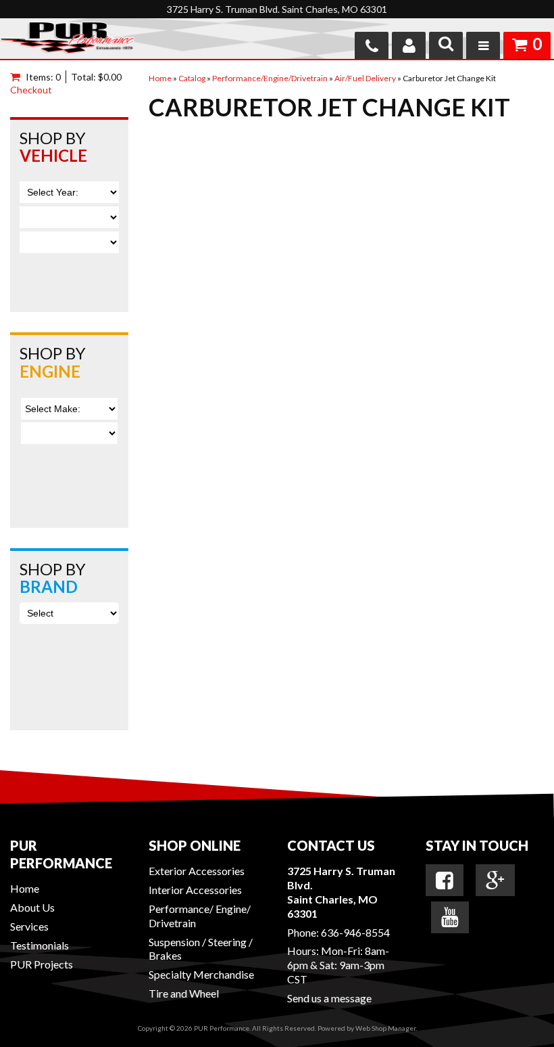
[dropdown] (483, 45)
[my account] (409, 45)
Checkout (31, 89)
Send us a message (329, 998)
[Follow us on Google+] (495, 880)
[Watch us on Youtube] (450, 917)
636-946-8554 (355, 932)
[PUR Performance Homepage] (67, 40)
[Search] (446, 45)
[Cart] (18, 76)
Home (24, 888)
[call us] (371, 45)
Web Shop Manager (385, 1028)
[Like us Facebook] (444, 880)
